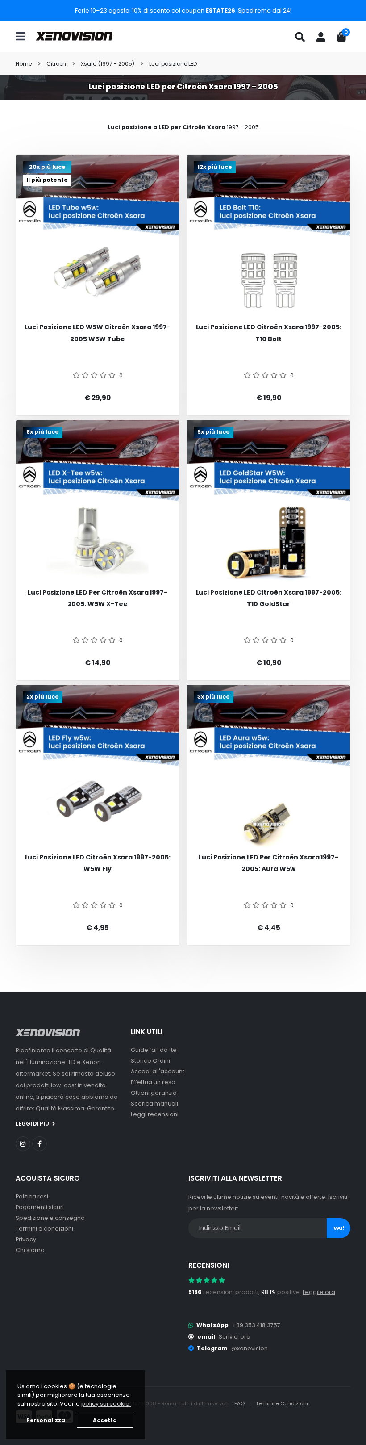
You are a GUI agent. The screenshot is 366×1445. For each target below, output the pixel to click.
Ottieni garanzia (154, 1093)
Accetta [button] (105, 1420)
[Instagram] (23, 1143)
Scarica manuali (154, 1103)
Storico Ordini (150, 1060)
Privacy (26, 1239)
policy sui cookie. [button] (106, 1403)
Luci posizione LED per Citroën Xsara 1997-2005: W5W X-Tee (97, 598)
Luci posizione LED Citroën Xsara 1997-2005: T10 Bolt (268, 333)
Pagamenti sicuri (40, 1207)
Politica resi (32, 1196)
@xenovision (249, 1348)
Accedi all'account (157, 1071)
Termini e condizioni (44, 1228)
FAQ (240, 1403)
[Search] (300, 37)
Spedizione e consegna (50, 1218)
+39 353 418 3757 (256, 1325)
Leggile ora (319, 1292)
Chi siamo (30, 1250)
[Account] (320, 37)
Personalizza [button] (45, 1420)
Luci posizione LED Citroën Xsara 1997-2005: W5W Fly (98, 863)
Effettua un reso (153, 1082)
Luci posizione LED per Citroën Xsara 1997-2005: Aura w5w (268, 863)
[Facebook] (39, 1143)
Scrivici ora (234, 1336)
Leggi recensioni (155, 1114)
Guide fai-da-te (154, 1050)
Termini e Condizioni (282, 1403)
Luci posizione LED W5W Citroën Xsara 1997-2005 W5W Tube (97, 333)
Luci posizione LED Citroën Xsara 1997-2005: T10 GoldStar (268, 598)
